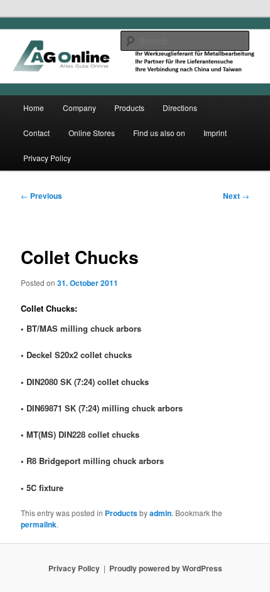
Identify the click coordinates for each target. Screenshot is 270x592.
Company (79, 107)
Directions (180, 107)
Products (129, 107)
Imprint (215, 132)
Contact (36, 132)
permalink (39, 524)
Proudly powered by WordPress (165, 568)
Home (33, 107)
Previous (41, 195)
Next (236, 195)
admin (160, 513)
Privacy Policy (47, 157)
